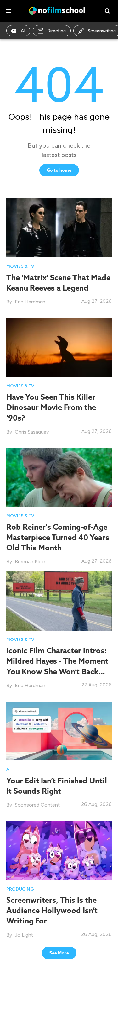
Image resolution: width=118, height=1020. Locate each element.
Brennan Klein (30, 562)
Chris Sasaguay (32, 432)
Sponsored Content (37, 805)
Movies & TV (20, 266)
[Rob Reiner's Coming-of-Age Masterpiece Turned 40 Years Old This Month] (59, 477)
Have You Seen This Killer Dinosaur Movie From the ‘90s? (51, 407)
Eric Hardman (30, 302)
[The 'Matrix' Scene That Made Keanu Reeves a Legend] (59, 227)
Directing (56, 31)
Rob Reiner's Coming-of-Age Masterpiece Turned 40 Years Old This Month (57, 537)
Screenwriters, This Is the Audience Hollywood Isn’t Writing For (52, 910)
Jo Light (24, 935)
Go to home (59, 170)
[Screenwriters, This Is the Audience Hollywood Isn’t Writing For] (59, 850)
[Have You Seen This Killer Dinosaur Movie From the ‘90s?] (59, 347)
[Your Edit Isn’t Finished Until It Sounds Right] (59, 730)
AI (23, 31)
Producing (20, 889)
